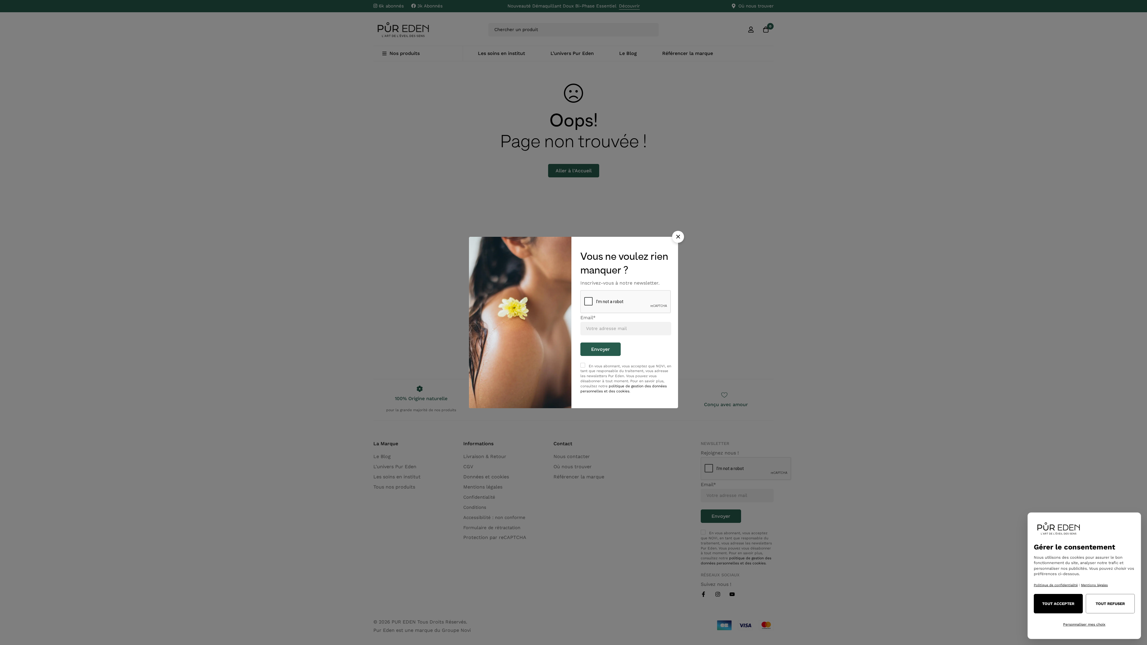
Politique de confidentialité (1056, 585)
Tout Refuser (1110, 603)
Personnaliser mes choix (1084, 624)
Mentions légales (1094, 585)
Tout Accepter (1058, 603)
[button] (678, 237)
